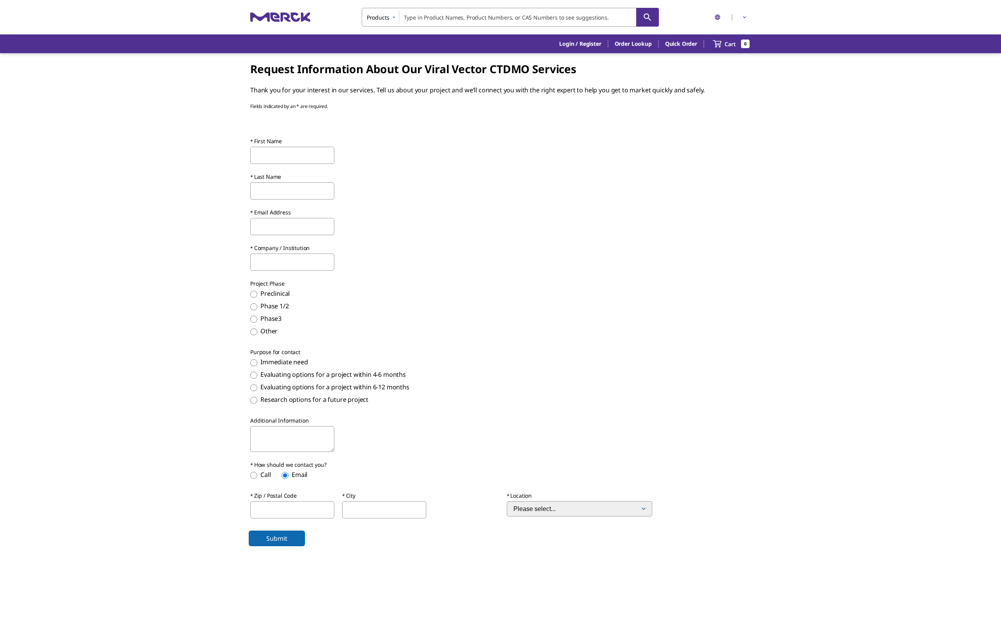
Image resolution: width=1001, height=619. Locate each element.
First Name (268, 141)
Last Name (268, 176)
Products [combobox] (378, 17)
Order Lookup (633, 43)
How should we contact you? (290, 464)
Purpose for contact (275, 352)
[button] (580, 44)
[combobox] (510, 17)
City (350, 495)
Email (299, 474)
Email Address (272, 212)
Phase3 (271, 318)
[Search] (647, 17)
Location (521, 495)
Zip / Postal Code (275, 495)
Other (269, 331)
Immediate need (284, 362)
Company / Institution (282, 248)
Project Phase (267, 283)
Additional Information (279, 420)
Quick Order (681, 43)
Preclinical (275, 293)
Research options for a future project (314, 399)
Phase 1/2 (274, 306)
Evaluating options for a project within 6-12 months (334, 387)
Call (265, 474)
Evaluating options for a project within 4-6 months (333, 374)
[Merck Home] (280, 17)
